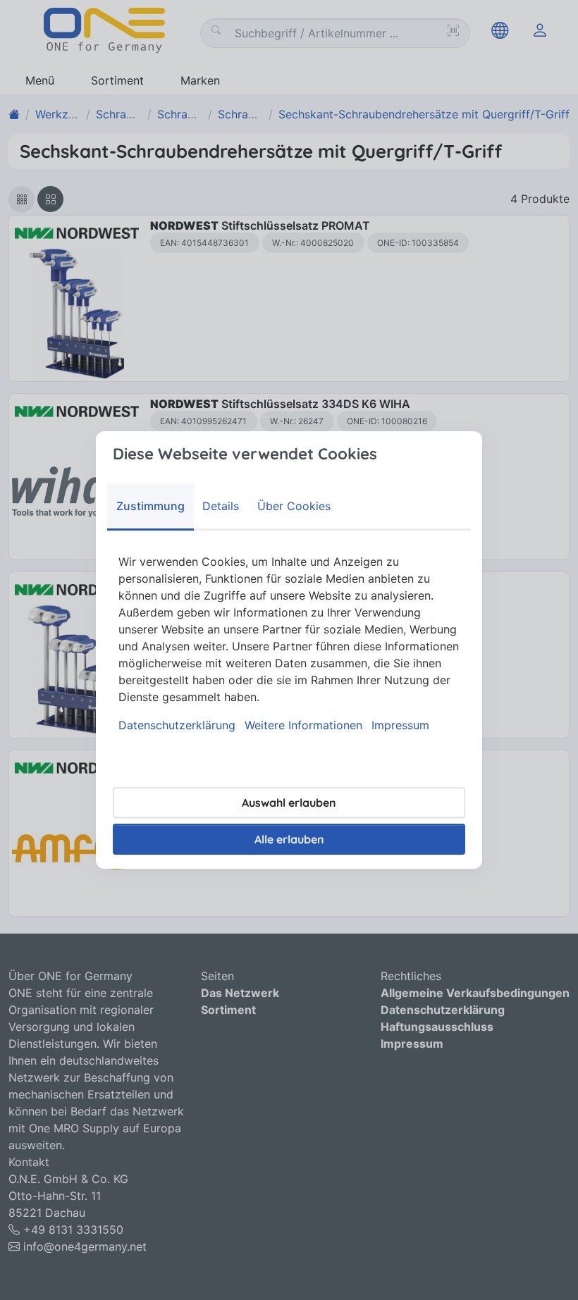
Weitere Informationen (303, 725)
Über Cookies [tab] (294, 506)
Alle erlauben (289, 839)
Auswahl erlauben (289, 803)
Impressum (400, 725)
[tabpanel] (289, 643)
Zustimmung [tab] (150, 506)
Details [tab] (220, 506)
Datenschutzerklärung (176, 725)
